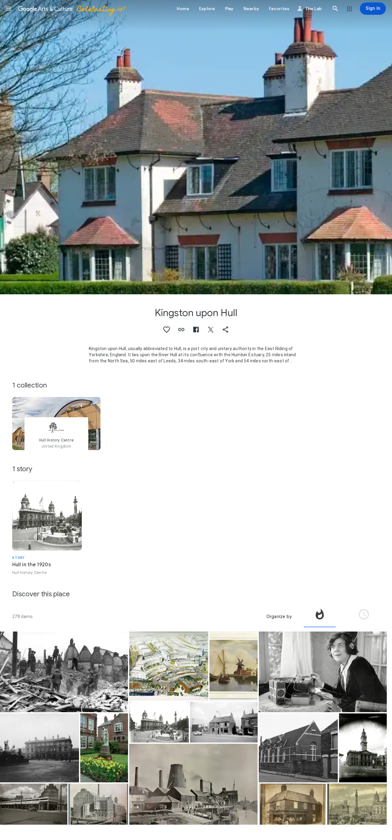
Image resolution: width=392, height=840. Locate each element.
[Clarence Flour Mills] (98, 804)
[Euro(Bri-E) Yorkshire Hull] (357, 804)
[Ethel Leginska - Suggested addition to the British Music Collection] (323, 672)
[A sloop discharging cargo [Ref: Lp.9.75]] (193, 784)
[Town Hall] (363, 747)
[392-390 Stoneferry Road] (224, 722)
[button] (8, 8)
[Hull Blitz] (64, 672)
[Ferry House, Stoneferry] (292, 804)
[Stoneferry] (233, 666)
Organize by (279, 616)
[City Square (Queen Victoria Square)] (159, 722)
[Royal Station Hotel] (39, 747)
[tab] (320, 616)
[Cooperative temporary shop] (33, 804)
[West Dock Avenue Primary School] (298, 747)
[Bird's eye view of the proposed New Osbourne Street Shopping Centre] (168, 666)
